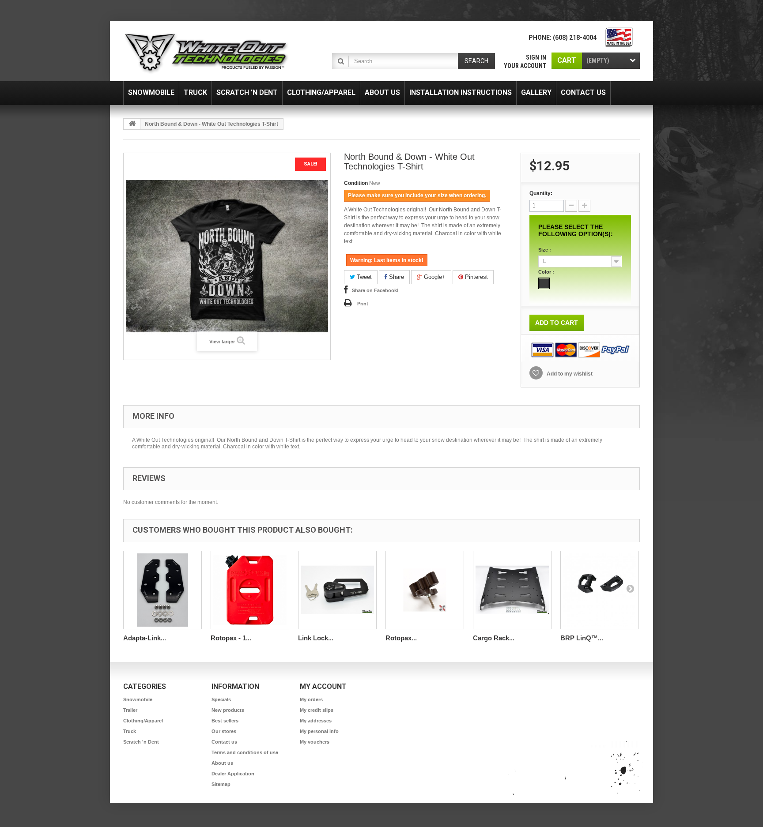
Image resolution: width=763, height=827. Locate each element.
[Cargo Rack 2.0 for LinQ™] (512, 590)
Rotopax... (401, 638)
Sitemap (221, 784)
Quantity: (540, 193)
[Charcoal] (544, 283)
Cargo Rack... (493, 638)
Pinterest (475, 277)
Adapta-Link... (144, 638)
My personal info (319, 731)
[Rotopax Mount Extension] (424, 590)
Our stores (224, 731)
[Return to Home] (132, 124)
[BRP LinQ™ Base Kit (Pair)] (599, 590)
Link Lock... (315, 638)
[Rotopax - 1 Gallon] (250, 590)
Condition (356, 183)
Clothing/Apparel (143, 720)
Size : (545, 249)
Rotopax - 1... (231, 638)
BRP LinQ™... (581, 638)
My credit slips (316, 710)
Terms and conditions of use (245, 752)
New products (228, 710)
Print (362, 303)
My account (323, 686)
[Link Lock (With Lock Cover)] (337, 590)
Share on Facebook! (375, 290)
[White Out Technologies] (206, 53)
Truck (129, 731)
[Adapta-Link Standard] (162, 590)
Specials (221, 699)
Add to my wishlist (569, 374)
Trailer (130, 710)
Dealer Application (233, 773)
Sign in (536, 57)
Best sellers (225, 720)
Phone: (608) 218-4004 (563, 37)
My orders (311, 699)
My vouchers (314, 741)
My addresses (316, 720)
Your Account (525, 65)
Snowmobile (137, 699)
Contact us (224, 741)
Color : (546, 271)
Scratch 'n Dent (141, 741)
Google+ (434, 277)
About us (222, 763)
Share (395, 277)
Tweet (363, 277)
